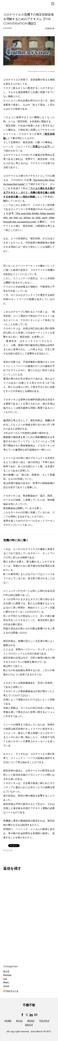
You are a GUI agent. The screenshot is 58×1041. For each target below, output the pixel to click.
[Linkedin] (31, 1015)
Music (6, 982)
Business (7, 975)
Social (6, 986)
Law (5, 978)
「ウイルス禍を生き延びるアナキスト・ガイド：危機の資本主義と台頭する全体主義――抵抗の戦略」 (29, 192)
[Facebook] (22, 1015)
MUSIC (31, 1021)
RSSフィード (12, 991)
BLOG (19, 1021)
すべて (6, 971)
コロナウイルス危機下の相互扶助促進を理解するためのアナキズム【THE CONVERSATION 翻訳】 (28, 19)
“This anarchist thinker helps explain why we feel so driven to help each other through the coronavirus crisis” (29, 217)
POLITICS (44, 1021)
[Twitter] (26, 1015)
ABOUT (29, 1025)
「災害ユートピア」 (41, 146)
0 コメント (50, 28)
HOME (7, 1021)
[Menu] (53, 3)
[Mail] (35, 1015)
